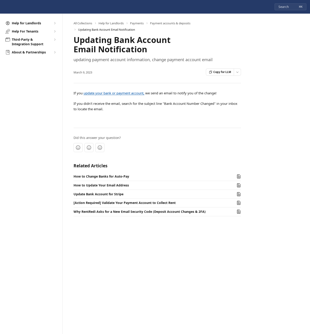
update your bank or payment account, (114, 93)
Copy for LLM (222, 72)
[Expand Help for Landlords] (55, 23)
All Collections (83, 23)
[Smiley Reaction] (99, 147)
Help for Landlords (111, 23)
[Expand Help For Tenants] (55, 31)
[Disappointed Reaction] (78, 147)
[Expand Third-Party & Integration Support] (55, 39)
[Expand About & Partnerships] (55, 52)
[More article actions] (237, 72)
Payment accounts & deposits (170, 23)
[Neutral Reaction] (88, 147)
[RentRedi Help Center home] (4, 6)
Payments (137, 23)
